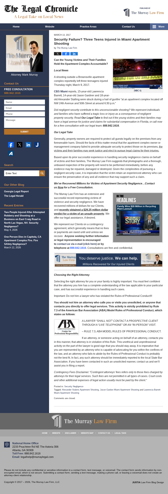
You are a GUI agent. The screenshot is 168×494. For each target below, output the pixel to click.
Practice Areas (88, 26)
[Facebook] (11, 144)
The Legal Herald (13, 195)
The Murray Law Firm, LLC (46, 482)
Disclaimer (70, 433)
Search (42, 173)
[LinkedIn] (28, 144)
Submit (24, 131)
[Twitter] (19, 144)
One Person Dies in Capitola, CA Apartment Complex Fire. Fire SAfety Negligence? (22, 240)
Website (49, 26)
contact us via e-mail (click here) (77, 244)
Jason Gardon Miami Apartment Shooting (119, 389)
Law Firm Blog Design (148, 482)
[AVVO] (11, 153)
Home (16, 26)
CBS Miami (61, 91)
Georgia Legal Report (16, 191)
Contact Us (128, 26)
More (161, 26)
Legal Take (120, 433)
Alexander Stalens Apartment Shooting (80, 389)
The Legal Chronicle (41, 12)
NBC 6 (138, 90)
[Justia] (37, 144)
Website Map (87, 433)
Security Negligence (73, 386)
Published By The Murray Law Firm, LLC (143, 12)
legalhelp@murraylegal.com (37, 457)
